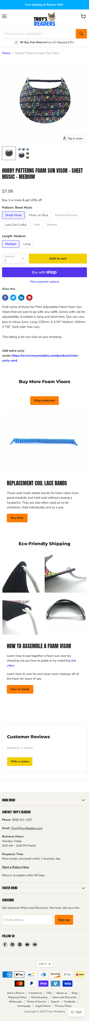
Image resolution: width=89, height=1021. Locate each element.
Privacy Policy (63, 1006)
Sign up (64, 920)
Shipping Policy (17, 997)
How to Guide (20, 689)
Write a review (20, 761)
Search (55, 1002)
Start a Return (15, 993)
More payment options (44, 281)
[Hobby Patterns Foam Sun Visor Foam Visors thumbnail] (23, 153)
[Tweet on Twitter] (13, 297)
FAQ (49, 993)
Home (6, 53)
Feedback (70, 1002)
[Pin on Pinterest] (29, 297)
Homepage (24, 1006)
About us (61, 993)
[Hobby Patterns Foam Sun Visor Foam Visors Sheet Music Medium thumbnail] (9, 153)
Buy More (17, 518)
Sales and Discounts (64, 997)
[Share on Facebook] (5, 297)
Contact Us (35, 993)
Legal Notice (43, 1006)
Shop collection (44, 400)
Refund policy (39, 997)
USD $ (42, 964)
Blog (74, 993)
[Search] (81, 33)
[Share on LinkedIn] (21, 297)
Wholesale (15, 1002)
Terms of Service (36, 1002)
